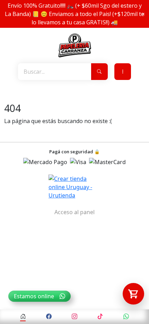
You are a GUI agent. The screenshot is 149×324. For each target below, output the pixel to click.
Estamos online (34, 296)
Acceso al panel (74, 212)
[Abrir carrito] (133, 294)
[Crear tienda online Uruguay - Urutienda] (74, 187)
